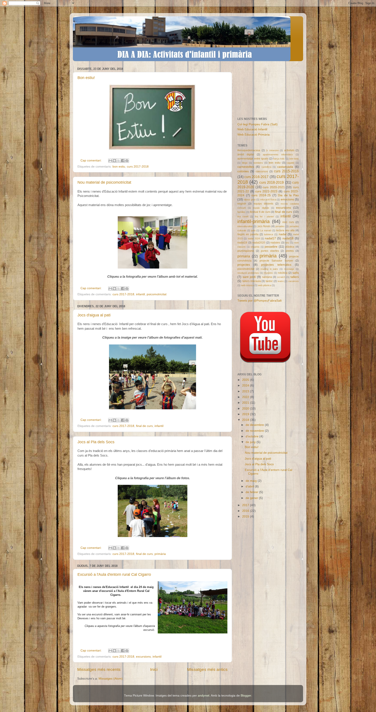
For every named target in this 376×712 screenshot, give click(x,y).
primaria (243, 256)
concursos (262, 171)
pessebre (271, 246)
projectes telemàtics (276, 264)
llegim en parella (247, 234)
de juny (251, 442)
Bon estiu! (86, 78)
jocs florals (264, 226)
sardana (267, 277)
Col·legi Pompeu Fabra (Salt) (257, 124)
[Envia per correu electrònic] (110, 160)
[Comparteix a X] (118, 160)
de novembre (255, 430)
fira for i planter (264, 216)
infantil (140, 294)
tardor (269, 281)
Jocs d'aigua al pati (94, 315)
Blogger (246, 695)
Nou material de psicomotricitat (104, 182)
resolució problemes (248, 273)
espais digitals (261, 208)
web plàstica (264, 285)
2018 (246, 419)
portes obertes (270, 250)
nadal (282, 234)
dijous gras (249, 199)
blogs (245, 162)
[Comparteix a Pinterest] (127, 160)
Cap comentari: (91, 160)
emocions (287, 199)
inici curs (288, 222)
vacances (293, 281)
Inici (154, 669)
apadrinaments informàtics (278, 154)
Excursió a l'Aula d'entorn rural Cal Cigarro (114, 574)
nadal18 (288, 238)
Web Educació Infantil (252, 129)
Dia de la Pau (288, 195)
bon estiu (118, 166)
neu (287, 242)
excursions (143, 656)
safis (295, 272)
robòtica (282, 272)
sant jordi (249, 277)
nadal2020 (258, 242)
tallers (294, 277)
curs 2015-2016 (286, 171)
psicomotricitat (156, 294)
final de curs (144, 426)
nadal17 (270, 238)
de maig (252, 480)
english (241, 203)
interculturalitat (245, 226)
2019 (246, 414)
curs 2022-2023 (266, 191)
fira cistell (242, 216)
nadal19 (242, 242)
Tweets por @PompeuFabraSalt (259, 300)
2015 (246, 516)
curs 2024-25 (261, 195)
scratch (281, 277)
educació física (268, 199)
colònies (243, 171)
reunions (268, 273)
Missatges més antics (207, 669)
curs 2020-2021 (274, 187)
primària (160, 554)
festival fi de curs (260, 211)
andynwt (203, 695)
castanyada (285, 166)
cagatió (290, 162)
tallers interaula (251, 281)
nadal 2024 (254, 238)
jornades (280, 226)
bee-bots (294, 158)
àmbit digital (245, 154)
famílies (241, 212)
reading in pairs (269, 269)
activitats (289, 150)
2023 (246, 391)
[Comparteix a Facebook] (123, 160)
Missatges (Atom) (111, 678)
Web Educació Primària (253, 134)
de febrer (252, 492)
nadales (275, 242)
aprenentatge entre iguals (252, 158)
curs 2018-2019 (271, 182)
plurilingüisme (245, 250)
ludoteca (268, 234)
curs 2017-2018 (138, 166)
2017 (246, 505)
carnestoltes (245, 166)
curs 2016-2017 (256, 177)
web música (247, 285)
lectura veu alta (285, 230)
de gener (252, 498)
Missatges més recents (99, 669)
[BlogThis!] (114, 160)
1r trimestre (272, 150)
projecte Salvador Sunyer (276, 260)
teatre (281, 281)
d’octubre (252, 436)
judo (253, 230)
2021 (246, 402)
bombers (258, 162)
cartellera (266, 167)
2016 (246, 510)
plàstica (289, 246)
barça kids (279, 158)
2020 (246, 408)
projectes (243, 264)
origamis (255, 246)
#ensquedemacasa (248, 150)
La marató (265, 230)
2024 (246, 385)
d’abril (250, 486)
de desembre (255, 425)
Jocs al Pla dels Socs (95, 442)
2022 (246, 397)
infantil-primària (253, 221)
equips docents (263, 203)
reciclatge (289, 269)
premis (290, 250)
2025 (246, 379)
